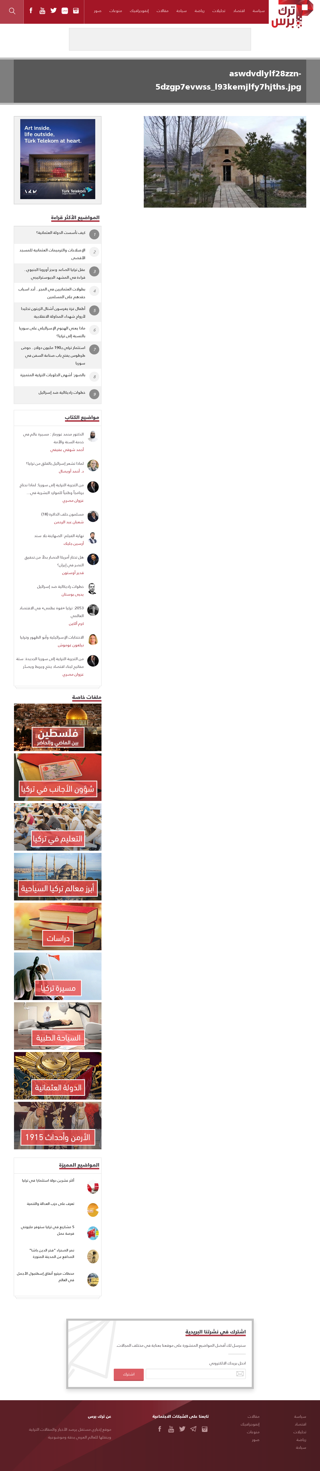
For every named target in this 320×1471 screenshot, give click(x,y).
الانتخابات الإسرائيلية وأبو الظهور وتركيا (52, 637)
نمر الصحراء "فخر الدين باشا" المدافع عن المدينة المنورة (51, 1253)
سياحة (181, 10)
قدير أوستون (73, 572)
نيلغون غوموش (71, 645)
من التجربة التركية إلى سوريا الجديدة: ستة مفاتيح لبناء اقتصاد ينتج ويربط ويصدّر (50, 662)
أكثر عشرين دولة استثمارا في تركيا (48, 1180)
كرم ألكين (76, 623)
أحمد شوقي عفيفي (67, 449)
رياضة (199, 10)
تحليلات (218, 10)
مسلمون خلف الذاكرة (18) (62, 514)
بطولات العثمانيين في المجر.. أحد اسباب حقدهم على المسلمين (51, 292)
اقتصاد (239, 10)
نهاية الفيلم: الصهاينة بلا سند (59, 535)
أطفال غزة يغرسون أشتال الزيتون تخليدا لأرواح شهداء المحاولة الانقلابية (53, 312)
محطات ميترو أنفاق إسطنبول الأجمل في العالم (45, 1276)
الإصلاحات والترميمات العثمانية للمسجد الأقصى (52, 253)
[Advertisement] (208, 245)
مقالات (162, 10)
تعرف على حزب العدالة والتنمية (50, 1203)
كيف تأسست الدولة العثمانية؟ (60, 232)
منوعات (116, 10)
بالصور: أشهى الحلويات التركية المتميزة (52, 374)
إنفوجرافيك (139, 10)
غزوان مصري (73, 500)
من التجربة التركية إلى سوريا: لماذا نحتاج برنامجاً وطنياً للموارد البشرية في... (52, 488)
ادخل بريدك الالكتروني (228, 1363)
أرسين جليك (74, 543)
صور (98, 10)
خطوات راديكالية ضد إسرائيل (62, 392)
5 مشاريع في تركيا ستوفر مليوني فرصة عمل (47, 1230)
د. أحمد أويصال (71, 471)
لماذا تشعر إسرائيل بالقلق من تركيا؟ (55, 463)
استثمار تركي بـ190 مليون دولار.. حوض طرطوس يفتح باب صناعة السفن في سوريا (53, 355)
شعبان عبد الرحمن (69, 522)
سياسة (259, 10)
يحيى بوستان (73, 594)
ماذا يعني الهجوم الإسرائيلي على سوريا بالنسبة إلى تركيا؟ (52, 331)
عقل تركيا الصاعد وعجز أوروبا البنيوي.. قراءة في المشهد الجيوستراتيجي (54, 273)
